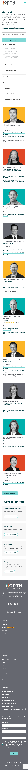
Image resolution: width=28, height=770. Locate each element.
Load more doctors (10, 493)
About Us (4, 624)
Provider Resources (7, 691)
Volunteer (4, 630)
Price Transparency (7, 665)
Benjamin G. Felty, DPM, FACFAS (12, 317)
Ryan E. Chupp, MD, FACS (12, 359)
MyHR (7, 762)
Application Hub (18, 762)
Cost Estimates (6, 668)
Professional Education (8, 700)
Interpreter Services (7, 706)
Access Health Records (8, 674)
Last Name (5, 728)
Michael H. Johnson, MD (12, 125)
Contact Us (5, 677)
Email (3, 735)
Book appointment (11, 516)
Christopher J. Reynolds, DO (13, 241)
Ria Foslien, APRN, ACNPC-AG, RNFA (13, 438)
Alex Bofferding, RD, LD (12, 167)
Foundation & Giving (7, 636)
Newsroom (5, 639)
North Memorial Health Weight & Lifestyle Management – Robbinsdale (13, 181)
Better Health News (7, 647)
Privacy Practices (10, 697)
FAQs (3, 662)
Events (3, 642)
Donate (4, 633)
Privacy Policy (6, 694)
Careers (4, 627)
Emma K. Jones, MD (10, 401)
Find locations (10, 571)
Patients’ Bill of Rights (11, 703)
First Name (5, 722)
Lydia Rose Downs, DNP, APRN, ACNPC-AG (12, 474)
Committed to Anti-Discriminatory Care (14, 709)
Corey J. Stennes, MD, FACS (13, 280)
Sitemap (4, 679)
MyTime (11, 762)
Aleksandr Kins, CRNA (11, 207)
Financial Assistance (7, 671)
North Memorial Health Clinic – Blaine (13, 287)
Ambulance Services (7, 645)
